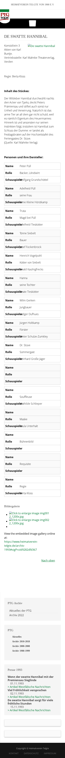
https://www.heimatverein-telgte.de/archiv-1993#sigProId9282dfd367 (21, 546)
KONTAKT (13, 753)
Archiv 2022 (16, 615)
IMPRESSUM (50, 753)
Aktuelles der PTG (20, 610)
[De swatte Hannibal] (41, 45)
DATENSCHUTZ (31, 753)
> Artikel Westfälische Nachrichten (29, 687)
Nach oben (48, 560)
